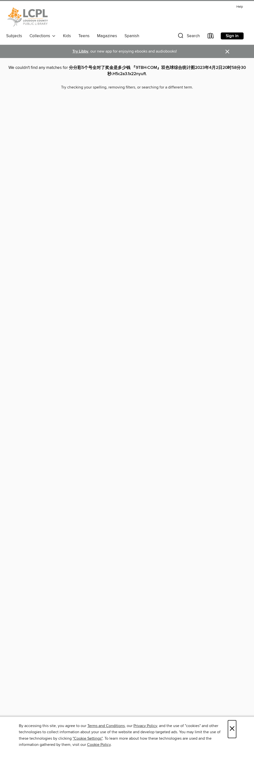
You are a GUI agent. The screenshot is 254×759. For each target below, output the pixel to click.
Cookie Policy (99, 744)
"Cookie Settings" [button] (87, 738)
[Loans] (210, 37)
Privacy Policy (145, 725)
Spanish (132, 36)
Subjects (14, 36)
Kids (67, 36)
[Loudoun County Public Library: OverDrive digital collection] (27, 17)
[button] (188, 37)
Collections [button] (41, 36)
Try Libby (80, 51)
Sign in (232, 36)
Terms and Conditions (106, 725)
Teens (84, 36)
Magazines (107, 36)
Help (239, 7)
